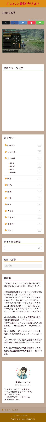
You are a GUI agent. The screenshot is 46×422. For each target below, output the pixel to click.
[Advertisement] (23, 101)
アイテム (23, 217)
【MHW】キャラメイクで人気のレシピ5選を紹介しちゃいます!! (22, 285)
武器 (23, 198)
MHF (23, 178)
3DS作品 (23, 158)
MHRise (24, 145)
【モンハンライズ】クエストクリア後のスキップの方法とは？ (22, 299)
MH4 (25, 169)
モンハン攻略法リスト (23, 4)
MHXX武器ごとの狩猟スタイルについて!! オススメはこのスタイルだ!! (22, 310)
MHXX (25, 166)
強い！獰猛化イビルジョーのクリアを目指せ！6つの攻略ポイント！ (22, 332)
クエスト (23, 224)
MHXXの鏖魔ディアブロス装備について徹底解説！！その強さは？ (23, 324)
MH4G (25, 172)
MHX (25, 163)
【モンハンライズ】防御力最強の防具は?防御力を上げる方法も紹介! (23, 341)
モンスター (24, 152)
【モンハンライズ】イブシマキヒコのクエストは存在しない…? (22, 304)
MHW (23, 185)
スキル (23, 211)
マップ (23, 230)
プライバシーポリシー (21, 416)
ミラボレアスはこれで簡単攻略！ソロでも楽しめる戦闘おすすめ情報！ (22, 349)
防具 (23, 204)
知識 (24, 191)
